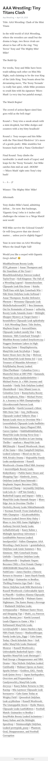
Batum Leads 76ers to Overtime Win (21, 419)
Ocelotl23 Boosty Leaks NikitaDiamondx (23, 507)
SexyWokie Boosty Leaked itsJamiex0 (22, 716)
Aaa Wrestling (8, 17)
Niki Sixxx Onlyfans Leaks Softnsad (21, 294)
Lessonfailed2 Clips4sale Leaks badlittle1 (24, 423)
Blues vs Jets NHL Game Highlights (21, 522)
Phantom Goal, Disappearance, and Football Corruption (22, 731)
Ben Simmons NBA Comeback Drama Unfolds (22, 552)
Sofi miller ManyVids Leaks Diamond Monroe (21, 644)
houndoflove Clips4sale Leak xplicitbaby (23, 320)
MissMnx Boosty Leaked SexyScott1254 (23, 339)
